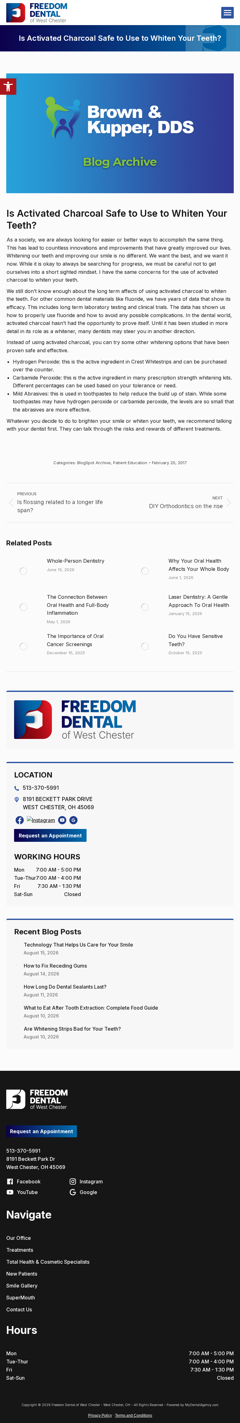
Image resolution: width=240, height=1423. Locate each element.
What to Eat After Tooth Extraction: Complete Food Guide (91, 1008)
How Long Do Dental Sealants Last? (65, 987)
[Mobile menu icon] (227, 13)
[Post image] (23, 571)
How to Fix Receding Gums (55, 966)
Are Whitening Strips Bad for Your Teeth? (72, 1029)
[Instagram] (41, 820)
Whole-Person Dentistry (75, 561)
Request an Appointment (50, 835)
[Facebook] (20, 820)
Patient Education (130, 462)
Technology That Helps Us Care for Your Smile (78, 945)
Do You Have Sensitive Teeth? (195, 640)
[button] (8, 86)
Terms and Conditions (133, 1415)
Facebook (28, 1181)
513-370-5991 (23, 1151)
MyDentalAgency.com (201, 1405)
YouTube (27, 1192)
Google (87, 1192)
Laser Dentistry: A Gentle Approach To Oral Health (198, 601)
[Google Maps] (73, 820)
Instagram (90, 1181)
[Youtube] (62, 820)
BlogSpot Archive (94, 462)
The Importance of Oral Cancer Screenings (75, 640)
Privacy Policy (100, 1415)
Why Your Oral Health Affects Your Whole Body (198, 565)
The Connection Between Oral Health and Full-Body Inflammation (78, 605)
